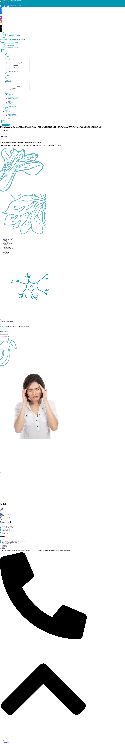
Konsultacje (10, 94)
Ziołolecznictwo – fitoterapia (13, 97)
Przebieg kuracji (12, 88)
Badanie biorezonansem (13, 98)
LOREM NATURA (6, 130)
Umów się (8, 80)
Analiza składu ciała (12, 99)
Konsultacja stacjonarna (13, 115)
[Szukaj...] (16, 42)
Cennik (8, 75)
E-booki (9, 103)
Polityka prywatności (5, 517)
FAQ (10, 89)
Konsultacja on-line (12, 114)
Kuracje (9, 101)
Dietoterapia (3, 136)
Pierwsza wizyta (11, 112)
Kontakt (2, 515)
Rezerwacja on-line (4, 514)
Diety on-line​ (10, 102)
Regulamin (2, 519)
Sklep (7, 73)
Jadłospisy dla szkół (12, 105)
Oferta (7, 56)
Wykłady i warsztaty (13, 71)
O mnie (8, 53)
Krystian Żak (33, 550)
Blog (7, 78)
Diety (9, 95)
